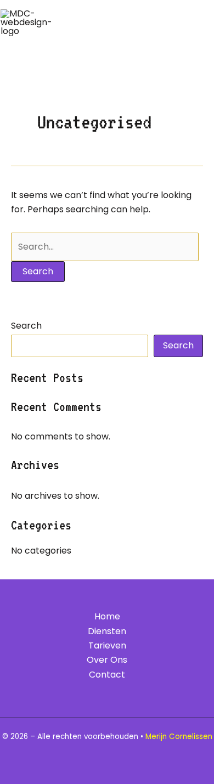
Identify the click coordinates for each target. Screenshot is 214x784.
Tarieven (107, 645)
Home (107, 616)
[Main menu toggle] (196, 22)
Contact (107, 674)
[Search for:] (105, 246)
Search (26, 325)
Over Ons (107, 659)
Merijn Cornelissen (178, 736)
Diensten (107, 631)
